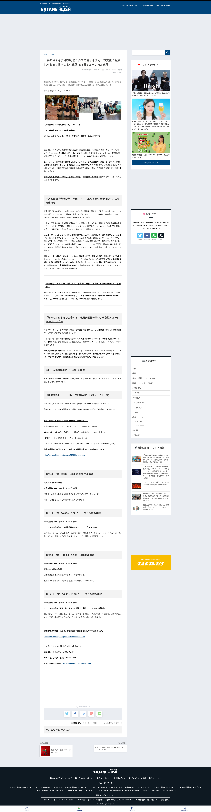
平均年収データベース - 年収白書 (90, 800)
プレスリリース (116, 723)
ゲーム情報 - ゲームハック (76, 787)
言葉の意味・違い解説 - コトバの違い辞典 (153, 800)
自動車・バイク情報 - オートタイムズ (81, 790)
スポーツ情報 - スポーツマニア (165, 787)
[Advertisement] (105, 31)
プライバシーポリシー (85, 778)
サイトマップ (156, 778)
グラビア (136, 398)
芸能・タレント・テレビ (142, 383)
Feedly (154, 239)
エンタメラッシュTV (151, 163)
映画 (84, 723)
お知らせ (136, 435)
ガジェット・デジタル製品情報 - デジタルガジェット (119, 790)
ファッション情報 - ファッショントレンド (106, 787)
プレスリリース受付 (163, 5)
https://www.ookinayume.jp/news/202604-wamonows (64, 455)
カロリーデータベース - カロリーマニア (59, 800)
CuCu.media (139, 426)
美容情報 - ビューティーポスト (137, 787)
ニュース (136, 412)
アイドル (136, 393)
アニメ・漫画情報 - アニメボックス (49, 787)
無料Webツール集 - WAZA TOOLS (120, 800)
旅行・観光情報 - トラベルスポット (50, 790)
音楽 (134, 369)
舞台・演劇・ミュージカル (98, 723)
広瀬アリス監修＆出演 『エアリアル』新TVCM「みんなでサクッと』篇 (151, 156)
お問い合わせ (148, 5)
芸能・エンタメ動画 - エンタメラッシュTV (160, 790)
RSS (161, 239)
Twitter (140, 239)
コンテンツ (137, 408)
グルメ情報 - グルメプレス (21, 787)
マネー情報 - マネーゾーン (191, 787)
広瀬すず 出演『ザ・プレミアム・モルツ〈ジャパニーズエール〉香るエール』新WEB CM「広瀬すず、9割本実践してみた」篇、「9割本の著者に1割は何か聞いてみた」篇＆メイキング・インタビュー (151, 125)
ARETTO (138, 422)
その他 (135, 430)
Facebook (147, 239)
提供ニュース (138, 417)
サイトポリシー (105, 778)
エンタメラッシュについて (130, 5)
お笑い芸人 (137, 388)
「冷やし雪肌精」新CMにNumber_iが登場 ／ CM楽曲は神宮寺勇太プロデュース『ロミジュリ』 (151, 94)
